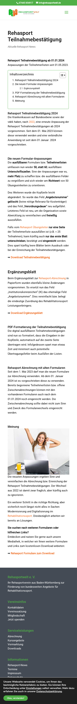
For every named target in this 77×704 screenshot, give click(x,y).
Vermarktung (15, 644)
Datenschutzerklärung (49, 691)
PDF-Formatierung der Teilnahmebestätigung (40, 92)
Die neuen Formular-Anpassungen (34, 84)
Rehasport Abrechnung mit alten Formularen (39, 96)
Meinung (20, 100)
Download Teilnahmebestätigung (30, 257)
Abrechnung (15, 636)
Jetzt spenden (16, 619)
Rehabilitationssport (20, 516)
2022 (32, 121)
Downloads (14, 648)
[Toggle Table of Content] (61, 75)
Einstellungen (34, 688)
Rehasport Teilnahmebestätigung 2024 (36, 80)
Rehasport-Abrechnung (52, 278)
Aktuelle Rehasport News (21, 46)
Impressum (14, 673)
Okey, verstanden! (15, 698)
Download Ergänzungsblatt (27, 313)
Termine (12, 669)
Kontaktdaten (16, 607)
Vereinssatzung (17, 611)
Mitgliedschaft (16, 615)
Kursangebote (16, 640)
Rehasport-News (17, 665)
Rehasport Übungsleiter (34, 227)
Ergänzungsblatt (32, 88)
